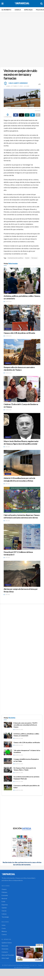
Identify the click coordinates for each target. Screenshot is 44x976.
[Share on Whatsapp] (27, 115)
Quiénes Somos (7, 942)
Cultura (4, 914)
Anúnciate (5, 949)
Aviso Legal (5, 958)
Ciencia (4, 911)
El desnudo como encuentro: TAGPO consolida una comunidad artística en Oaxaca (25, 725)
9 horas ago (8, 372)
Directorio (5, 946)
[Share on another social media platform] (37, 115)
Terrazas (34, 258)
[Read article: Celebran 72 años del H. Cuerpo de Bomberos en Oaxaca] (22, 389)
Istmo (3, 925)
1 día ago (7, 446)
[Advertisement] (22, 41)
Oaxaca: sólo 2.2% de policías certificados (19, 333)
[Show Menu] (2, 3)
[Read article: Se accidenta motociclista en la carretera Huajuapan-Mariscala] (8, 778)
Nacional (4, 898)
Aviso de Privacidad (8, 955)
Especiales (28, 10)
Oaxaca (18, 10)
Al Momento (6, 10)
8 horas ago (8, 301)
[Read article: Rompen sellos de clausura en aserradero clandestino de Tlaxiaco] (22, 352)
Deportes (5, 905)
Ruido (27, 258)
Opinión (4, 908)
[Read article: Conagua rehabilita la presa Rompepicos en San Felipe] (8, 761)
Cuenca (4, 934)
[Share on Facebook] (15, 115)
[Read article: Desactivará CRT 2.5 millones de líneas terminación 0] (22, 537)
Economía (5, 895)
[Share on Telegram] (32, 115)
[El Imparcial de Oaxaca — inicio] (22, 874)
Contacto (5, 952)
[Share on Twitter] (21, 115)
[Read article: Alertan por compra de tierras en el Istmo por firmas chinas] (22, 574)
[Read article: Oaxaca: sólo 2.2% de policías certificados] (22, 318)
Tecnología (5, 917)
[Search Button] (41, 3)
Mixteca (4, 931)
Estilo (3, 901)
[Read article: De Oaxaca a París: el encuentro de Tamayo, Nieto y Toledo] (8, 770)
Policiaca (40, 10)
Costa (4, 928)
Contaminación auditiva (15, 258)
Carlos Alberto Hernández (18, 83)
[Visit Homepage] (22, 3)
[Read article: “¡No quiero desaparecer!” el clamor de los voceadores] (8, 752)
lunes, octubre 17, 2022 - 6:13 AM (17, 86)
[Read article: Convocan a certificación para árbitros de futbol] (8, 787)
